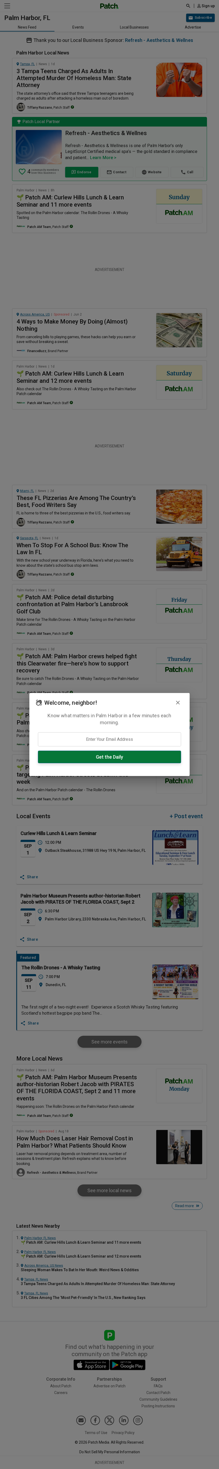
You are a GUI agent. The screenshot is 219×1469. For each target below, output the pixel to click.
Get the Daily (109, 757)
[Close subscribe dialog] (178, 702)
